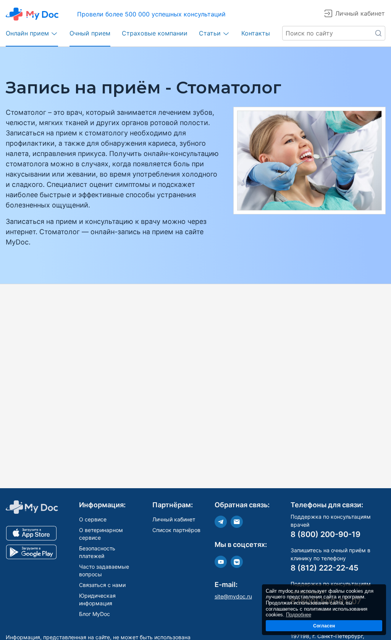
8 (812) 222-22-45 (325, 567)
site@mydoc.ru (233, 596)
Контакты (255, 33)
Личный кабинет (173, 519)
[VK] (237, 562)
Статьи (210, 33)
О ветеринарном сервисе (101, 534)
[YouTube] (221, 562)
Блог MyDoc (94, 614)
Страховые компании (154, 33)
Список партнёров (176, 530)
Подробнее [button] (298, 614)
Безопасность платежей (97, 552)
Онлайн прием (27, 33)
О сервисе (93, 519)
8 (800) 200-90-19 (325, 534)
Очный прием (89, 33)
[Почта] (237, 522)
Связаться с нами (102, 585)
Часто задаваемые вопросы (104, 570)
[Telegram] (221, 522)
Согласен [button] (324, 625)
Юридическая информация (97, 599)
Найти (378, 33)
